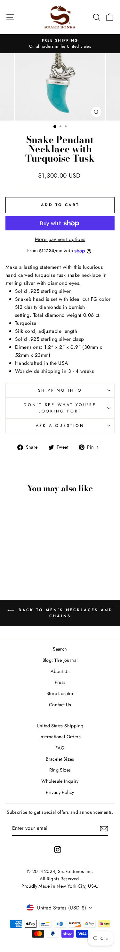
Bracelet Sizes (60, 759)
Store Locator (60, 693)
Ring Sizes (60, 770)
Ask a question (60, 425)
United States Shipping (60, 726)
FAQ (59, 748)
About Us (60, 671)
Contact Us (60, 704)
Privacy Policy (60, 792)
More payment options (60, 239)
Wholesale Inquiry (60, 781)
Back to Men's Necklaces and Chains (64, 613)
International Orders (60, 736)
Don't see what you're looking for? (60, 408)
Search (60, 649)
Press (60, 682)
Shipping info (60, 390)
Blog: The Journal (60, 660)
